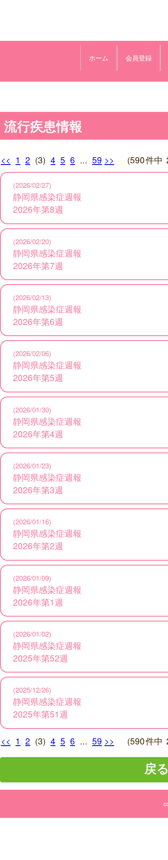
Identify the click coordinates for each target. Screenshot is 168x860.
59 (97, 160)
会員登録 (139, 57)
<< (6, 160)
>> (109, 160)
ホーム (98, 57)
